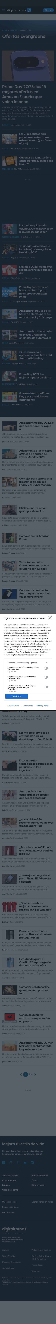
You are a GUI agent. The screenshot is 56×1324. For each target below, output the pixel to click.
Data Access (28, 706)
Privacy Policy (42, 706)
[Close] (50, 618)
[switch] (46, 668)
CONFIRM (16, 696)
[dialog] (28, 662)
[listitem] (28, 662)
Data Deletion (13, 706)
